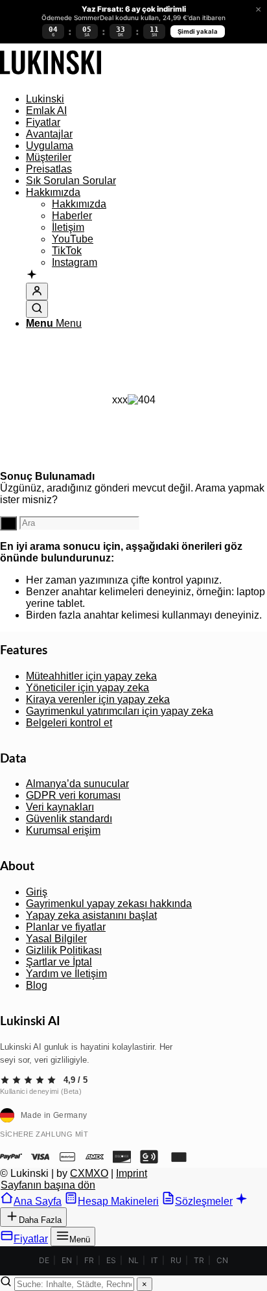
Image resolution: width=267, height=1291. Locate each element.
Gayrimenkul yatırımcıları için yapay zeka (119, 711)
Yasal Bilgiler (56, 938)
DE (44, 1260)
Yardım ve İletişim (66, 973)
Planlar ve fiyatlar (66, 926)
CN (222, 1260)
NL (133, 1260)
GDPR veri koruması (73, 795)
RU (175, 1260)
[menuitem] (146, 99)
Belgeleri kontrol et (69, 722)
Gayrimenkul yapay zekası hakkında (109, 903)
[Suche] (37, 309)
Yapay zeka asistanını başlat (91, 915)
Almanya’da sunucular (77, 783)
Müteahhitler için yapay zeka (91, 675)
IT (154, 1260)
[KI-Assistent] (32, 275)
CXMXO (89, 1173)
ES (111, 1260)
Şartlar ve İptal (59, 961)
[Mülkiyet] (50, 76)
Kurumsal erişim (63, 830)
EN (67, 1260)
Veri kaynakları (60, 806)
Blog (36, 985)
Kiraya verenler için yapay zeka (98, 699)
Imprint (131, 1173)
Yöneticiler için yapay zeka (87, 687)
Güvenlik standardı (69, 818)
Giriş (36, 891)
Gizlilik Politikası (64, 950)
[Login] (37, 291)
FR (89, 1260)
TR (199, 1260)
